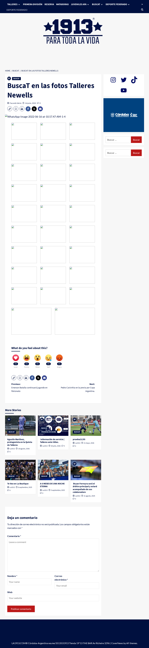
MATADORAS (62, 4)
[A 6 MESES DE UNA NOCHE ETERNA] (53, 470)
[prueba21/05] (86, 425)
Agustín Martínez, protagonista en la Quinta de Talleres (19, 442)
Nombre (12, 576)
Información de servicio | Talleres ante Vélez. (52, 441)
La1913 (12, 448)
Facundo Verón (16, 103)
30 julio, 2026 (56, 446)
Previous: (29, 388)
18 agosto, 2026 (24, 448)
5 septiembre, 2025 (58, 490)
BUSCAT (96, 4)
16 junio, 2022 (30, 103)
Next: (78, 388)
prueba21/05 (79, 439)
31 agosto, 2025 (89, 496)
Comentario (14, 536)
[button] (9, 108)
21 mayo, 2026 (89, 443)
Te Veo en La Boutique (18, 483)
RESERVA (49, 4)
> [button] (142, 4)
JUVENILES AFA (78, 4)
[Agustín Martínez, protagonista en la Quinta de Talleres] (20, 425)
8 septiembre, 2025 (25, 487)
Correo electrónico (61, 578)
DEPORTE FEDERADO (17, 10)
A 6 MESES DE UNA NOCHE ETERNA (52, 485)
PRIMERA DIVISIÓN (32, 4)
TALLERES (12, 4)
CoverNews (117, 643)
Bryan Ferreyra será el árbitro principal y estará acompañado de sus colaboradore (85, 488)
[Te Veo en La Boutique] (20, 470)
